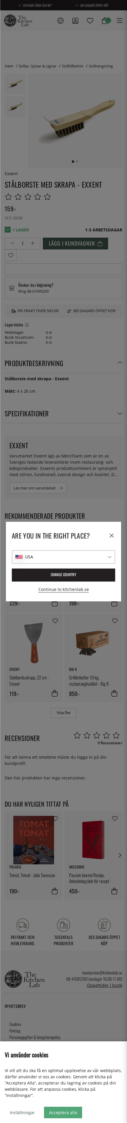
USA (29, 557)
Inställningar (22, 1112)
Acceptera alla (63, 1112)
